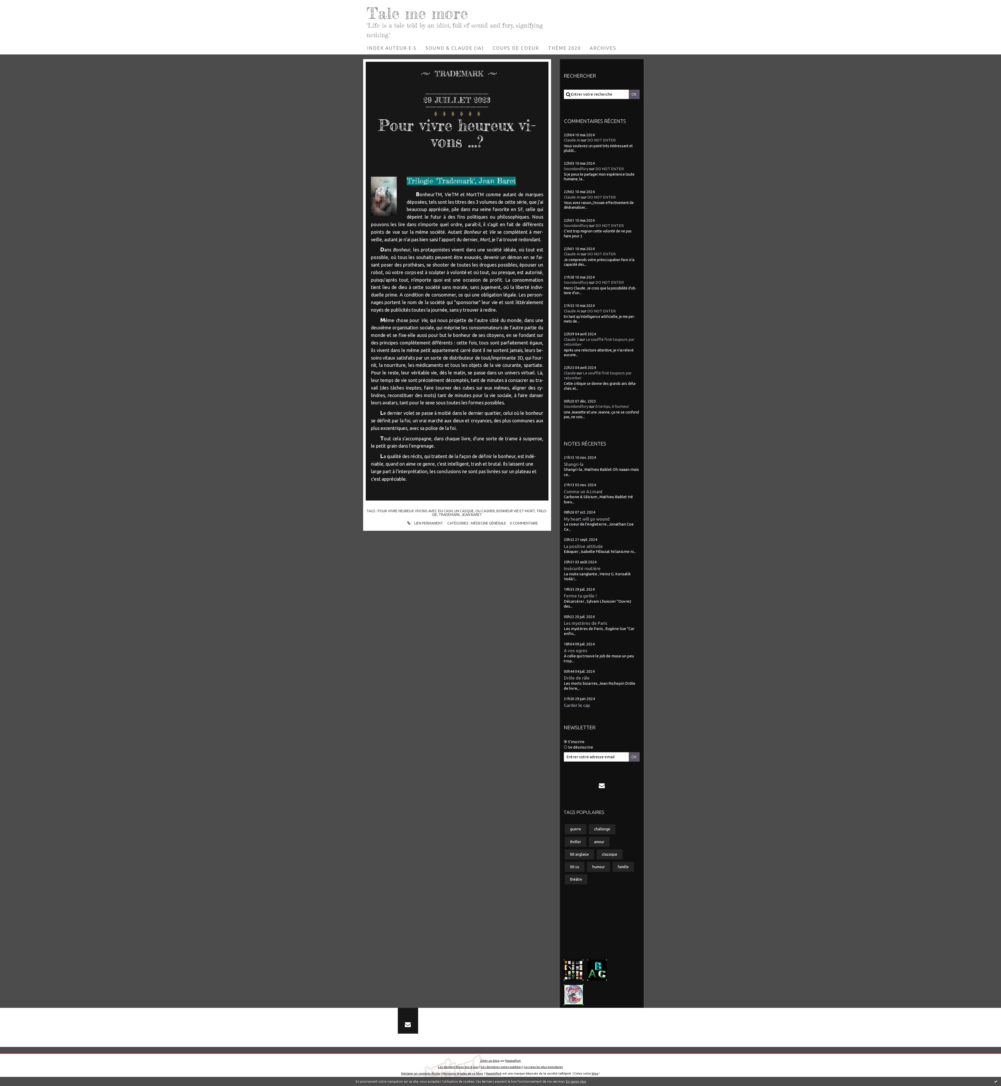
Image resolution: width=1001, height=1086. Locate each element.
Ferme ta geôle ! (580, 595)
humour (598, 867)
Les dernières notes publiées (501, 1067)
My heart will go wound (586, 518)
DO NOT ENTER (601, 140)
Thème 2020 (564, 48)
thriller (575, 842)
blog (595, 1073)
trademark (449, 515)
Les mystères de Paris (585, 623)
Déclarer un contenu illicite (420, 1073)
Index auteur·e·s (392, 48)
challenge (602, 829)
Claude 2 (571, 339)
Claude (570, 373)
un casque (464, 511)
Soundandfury (576, 168)
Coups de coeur (516, 48)
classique (609, 854)
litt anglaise (579, 854)
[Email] (602, 786)
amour (599, 842)
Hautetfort (513, 1060)
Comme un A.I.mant (583, 491)
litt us (574, 867)
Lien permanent (428, 523)
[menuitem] (391, 48)
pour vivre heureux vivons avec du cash (415, 511)
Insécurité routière (582, 568)
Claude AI (572, 140)
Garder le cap (577, 705)
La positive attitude (583, 546)
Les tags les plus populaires (543, 1067)
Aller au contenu (20, 5)
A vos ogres (575, 650)
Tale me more (417, 13)
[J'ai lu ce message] (996, 1081)
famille (623, 867)
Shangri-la (573, 464)
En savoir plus (576, 1081)
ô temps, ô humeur (612, 406)
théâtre (576, 879)
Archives (603, 48)
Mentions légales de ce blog (462, 1073)
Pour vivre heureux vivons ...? (457, 133)
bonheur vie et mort (515, 511)
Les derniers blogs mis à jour (458, 1067)
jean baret (471, 515)
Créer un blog (489, 1060)
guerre (575, 829)
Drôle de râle (577, 677)
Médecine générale (488, 523)
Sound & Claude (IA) (454, 48)
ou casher (485, 511)
